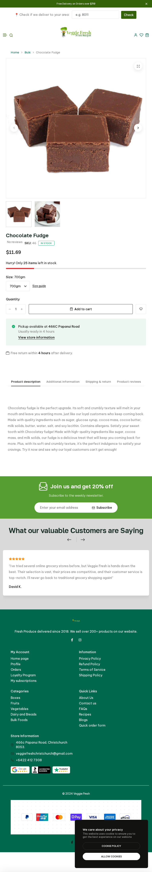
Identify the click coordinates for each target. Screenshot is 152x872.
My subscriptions (23, 681)
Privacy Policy (90, 658)
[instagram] (80, 640)
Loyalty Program (23, 675)
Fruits (15, 703)
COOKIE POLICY (111, 845)
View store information (36, 337)
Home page (20, 658)
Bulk (28, 52)
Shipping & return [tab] (98, 381)
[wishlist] (141, 35)
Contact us (87, 703)
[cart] (147, 35)
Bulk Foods (19, 720)
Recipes (85, 714)
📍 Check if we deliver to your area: (42, 15)
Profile (16, 664)
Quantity (13, 299)
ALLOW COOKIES (111, 856)
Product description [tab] (25, 381)
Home (15, 52)
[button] (5, 35)
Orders (16, 670)
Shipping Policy (90, 675)
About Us (86, 698)
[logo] (76, 34)
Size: (15, 277)
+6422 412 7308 (29, 760)
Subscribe (104, 508)
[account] (136, 35)
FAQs (83, 709)
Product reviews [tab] (129, 381)
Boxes (15, 698)
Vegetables (19, 709)
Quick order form (92, 725)
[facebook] (72, 640)
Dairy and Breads (23, 714)
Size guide (39, 286)
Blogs (83, 720)
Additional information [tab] (63, 381)
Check (129, 15)
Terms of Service (92, 670)
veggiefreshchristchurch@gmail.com (44, 753)
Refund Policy (89, 664)
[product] (138, 66)
